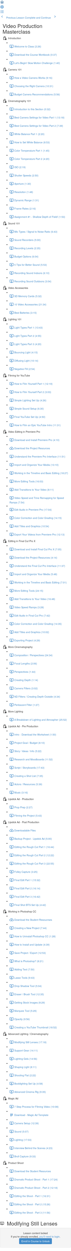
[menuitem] (2, 8)
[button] (2, 3)
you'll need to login (49, 1236)
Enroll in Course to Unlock (35, 1241)
